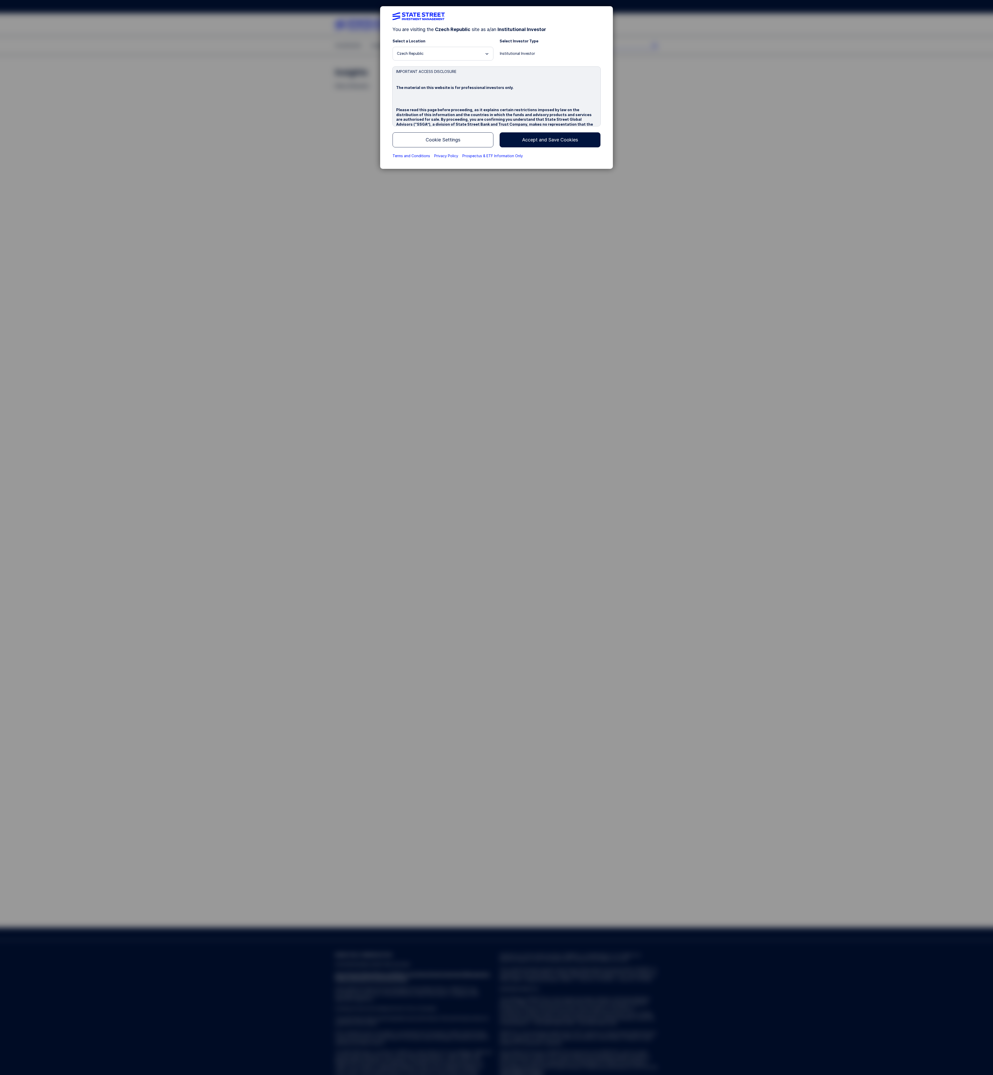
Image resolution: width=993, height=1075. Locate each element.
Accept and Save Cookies (550, 139)
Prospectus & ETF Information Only (492, 156)
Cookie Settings (443, 139)
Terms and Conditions (411, 156)
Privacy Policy (446, 156)
